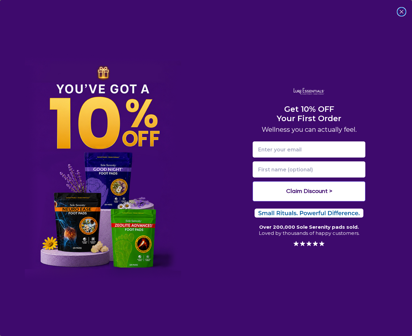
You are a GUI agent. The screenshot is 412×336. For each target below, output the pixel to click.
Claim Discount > (309, 191)
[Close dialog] (402, 12)
